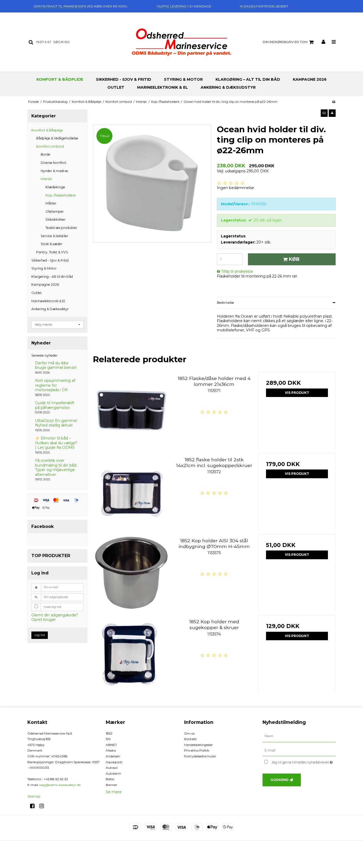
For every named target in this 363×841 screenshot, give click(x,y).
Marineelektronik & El (162, 87)
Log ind (40, 635)
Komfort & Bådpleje (59, 79)
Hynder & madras (54, 171)
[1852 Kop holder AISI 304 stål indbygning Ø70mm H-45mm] (131, 572)
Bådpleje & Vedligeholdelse (57, 138)
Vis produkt (297, 393)
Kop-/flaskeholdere (60, 195)
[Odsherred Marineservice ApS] (181, 42)
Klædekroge (55, 187)
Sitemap (33, 796)
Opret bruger (43, 619)
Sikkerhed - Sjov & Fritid (123, 79)
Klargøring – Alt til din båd (248, 79)
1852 (109, 733)
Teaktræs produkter (61, 228)
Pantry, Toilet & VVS (52, 252)
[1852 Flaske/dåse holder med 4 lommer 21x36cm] (131, 410)
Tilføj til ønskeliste (237, 271)
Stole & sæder (51, 244)
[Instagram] (43, 806)
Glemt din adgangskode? (54, 615)
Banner (111, 785)
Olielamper (54, 212)
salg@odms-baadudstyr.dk (60, 785)
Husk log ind (52, 607)
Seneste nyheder (44, 355)
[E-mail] (299, 750)
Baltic (110, 779)
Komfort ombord (50, 146)
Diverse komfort (53, 163)
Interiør (46, 179)
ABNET (111, 745)
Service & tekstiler (54, 236)
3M (108, 739)
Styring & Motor (183, 79)
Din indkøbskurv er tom (285, 42)
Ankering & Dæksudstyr (228, 87)
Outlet (115, 87)
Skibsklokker (55, 219)
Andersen (113, 756)
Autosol (111, 768)
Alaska (111, 750)
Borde (45, 154)
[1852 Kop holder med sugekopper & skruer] (131, 653)
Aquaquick (114, 762)
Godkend (280, 780)
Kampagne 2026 (310, 79)
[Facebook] (34, 806)
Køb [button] (294, 259)
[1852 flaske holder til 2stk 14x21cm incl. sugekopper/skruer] (131, 491)
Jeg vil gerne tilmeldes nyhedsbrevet (304, 761)
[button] (324, 113)
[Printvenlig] (334, 102)
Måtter (50, 203)
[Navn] (299, 735)
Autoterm (113, 773)
